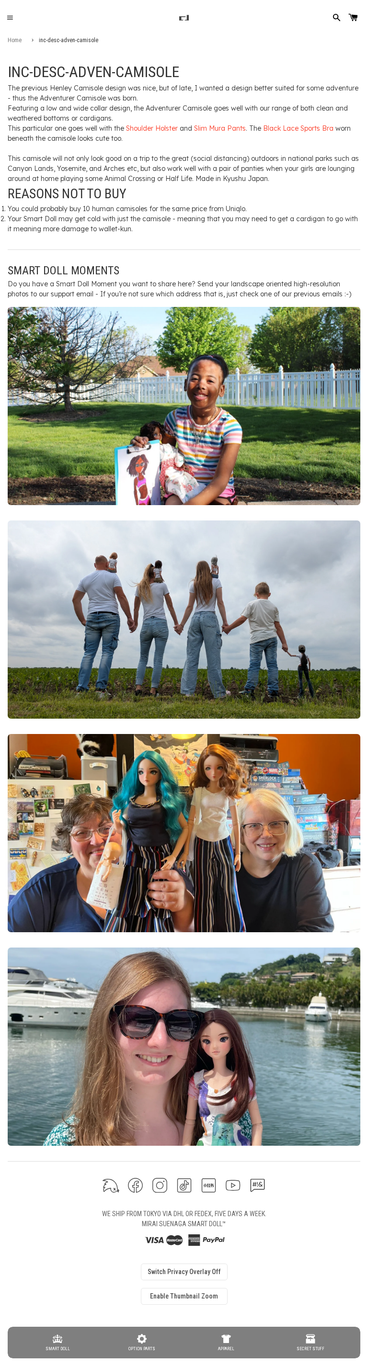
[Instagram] (159, 1185)
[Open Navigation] (10, 18)
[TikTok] (184, 1185)
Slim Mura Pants (220, 128)
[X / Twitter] (111, 1185)
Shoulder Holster (152, 128)
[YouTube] (233, 1185)
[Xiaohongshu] (208, 1185)
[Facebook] (135, 1185)
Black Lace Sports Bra (298, 128)
